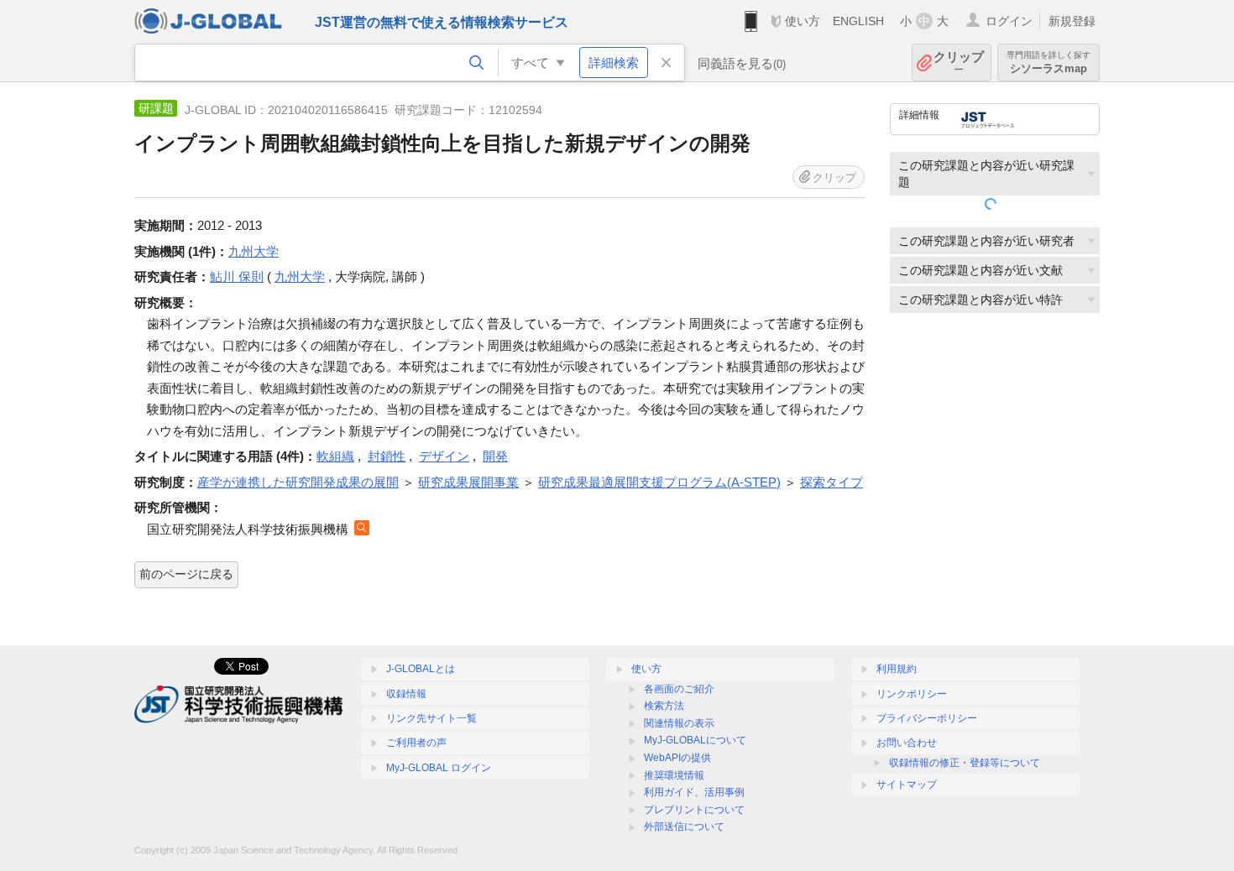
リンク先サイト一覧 (431, 718)
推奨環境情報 (674, 775)
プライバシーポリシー (926, 718)
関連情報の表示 (679, 723)
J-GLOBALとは (420, 669)
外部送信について (684, 826)
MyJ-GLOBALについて (695, 740)
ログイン (1009, 21)
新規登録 (1071, 21)
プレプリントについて (694, 810)
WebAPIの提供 (677, 758)
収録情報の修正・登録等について (964, 763)
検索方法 (664, 706)
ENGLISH (858, 21)
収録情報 (406, 694)
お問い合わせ (906, 742)
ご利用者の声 (416, 742)
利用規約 (896, 669)
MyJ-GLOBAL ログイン (438, 768)
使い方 (802, 21)
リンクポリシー (911, 694)
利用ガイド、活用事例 (694, 792)
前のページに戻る (186, 574)
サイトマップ (906, 784)
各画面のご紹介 (679, 689)
